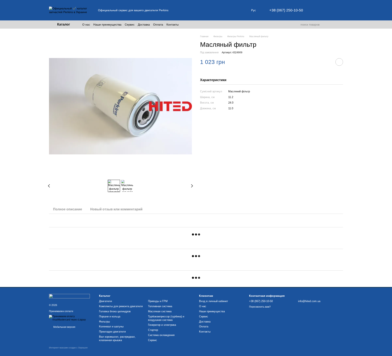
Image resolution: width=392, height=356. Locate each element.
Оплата (158, 24)
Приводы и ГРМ (158, 301)
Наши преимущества (107, 24)
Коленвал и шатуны (111, 326)
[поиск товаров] (297, 24)
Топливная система (160, 306)
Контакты (172, 24)
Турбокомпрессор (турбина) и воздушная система (166, 318)
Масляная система (160, 311)
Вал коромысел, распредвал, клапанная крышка (117, 338)
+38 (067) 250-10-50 (286, 10)
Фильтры (104, 321)
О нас (86, 24)
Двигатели (105, 301)
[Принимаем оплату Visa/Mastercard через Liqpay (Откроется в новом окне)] (71, 318)
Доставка (144, 24)
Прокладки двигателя (112, 331)
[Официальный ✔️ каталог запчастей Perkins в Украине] (69, 296)
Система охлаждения (161, 335)
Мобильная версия (64, 327)
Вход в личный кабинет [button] (213, 301)
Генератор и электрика (162, 324)
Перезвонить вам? (260, 306)
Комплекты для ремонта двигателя (121, 306)
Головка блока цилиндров (115, 311)
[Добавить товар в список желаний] (339, 62)
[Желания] (329, 10)
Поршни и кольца (109, 316)
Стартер (153, 329)
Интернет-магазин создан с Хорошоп (68, 347)
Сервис (130, 24)
